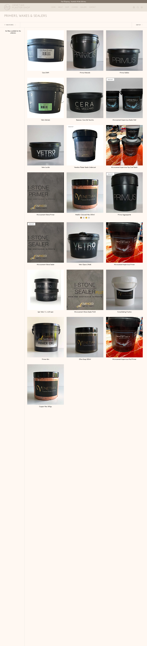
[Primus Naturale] (85, 50)
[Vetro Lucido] (45, 145)
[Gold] (86, 218)
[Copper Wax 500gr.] (45, 384)
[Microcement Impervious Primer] (124, 242)
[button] (67, 7)
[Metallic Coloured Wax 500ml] (85, 192)
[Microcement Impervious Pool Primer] (124, 337)
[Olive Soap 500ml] (85, 337)
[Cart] (142, 7)
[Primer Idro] (45, 337)
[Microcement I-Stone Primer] (45, 192)
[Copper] (84, 218)
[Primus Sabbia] (124, 50)
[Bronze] (81, 218)
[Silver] (89, 218)
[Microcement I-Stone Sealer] (45, 242)
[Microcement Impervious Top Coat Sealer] (124, 145)
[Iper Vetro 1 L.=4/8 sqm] (45, 290)
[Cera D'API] (45, 50)
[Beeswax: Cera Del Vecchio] (85, 98)
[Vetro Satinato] (45, 98)
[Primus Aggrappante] (124, 192)
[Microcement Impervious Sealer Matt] (124, 98)
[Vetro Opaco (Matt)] (85, 242)
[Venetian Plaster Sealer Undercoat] (85, 145)
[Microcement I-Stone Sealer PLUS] (85, 290)
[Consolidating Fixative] (124, 290)
